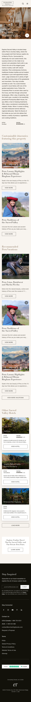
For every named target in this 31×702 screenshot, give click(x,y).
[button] (26, 145)
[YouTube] (12, 610)
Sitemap (4, 653)
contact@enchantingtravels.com (12, 627)
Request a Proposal (8, 630)
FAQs (3, 640)
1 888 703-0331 (16, 621)
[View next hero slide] (27, 35)
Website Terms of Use (9, 650)
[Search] (23, 3)
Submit (24, 587)
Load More (15, 525)
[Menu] (27, 3)
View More (9, 188)
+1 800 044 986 (11, 624)
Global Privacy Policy (9, 644)
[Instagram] (8, 610)
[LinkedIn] (21, 610)
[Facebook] (3, 610)
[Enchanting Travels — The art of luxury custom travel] (7, 3)
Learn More (15, 549)
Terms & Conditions (8, 647)
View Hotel (15, 446)
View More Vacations (15, 397)
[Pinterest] (17, 610)
